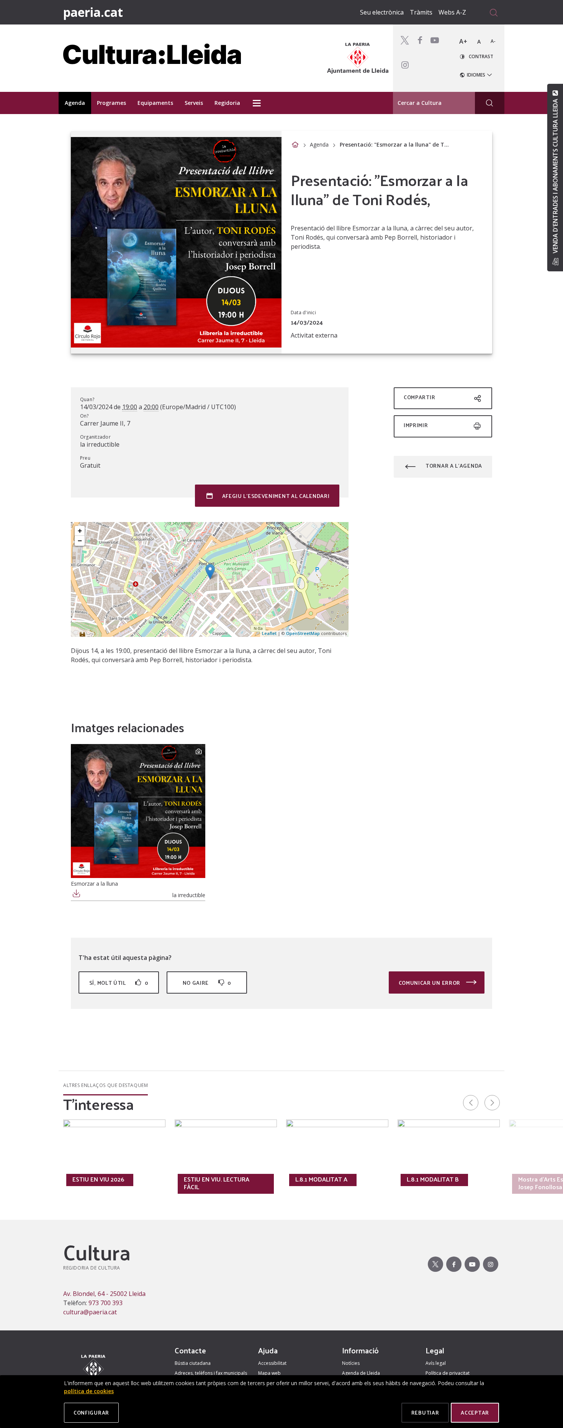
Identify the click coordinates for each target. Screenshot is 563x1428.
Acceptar (475, 1412)
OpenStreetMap (303, 633)
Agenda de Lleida (361, 1373)
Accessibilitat (272, 1363)
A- (493, 41)
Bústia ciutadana (193, 1363)
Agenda (319, 144)
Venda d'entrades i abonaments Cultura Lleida (555, 176)
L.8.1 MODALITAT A (321, 1179)
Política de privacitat (448, 1373)
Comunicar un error (430, 982)
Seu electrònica (382, 12)
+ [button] (80, 531)
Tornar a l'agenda (454, 465)
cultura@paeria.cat (90, 1312)
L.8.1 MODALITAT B (433, 1179)
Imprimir (416, 425)
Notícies (351, 1363)
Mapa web (269, 1373)
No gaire (207, 982)
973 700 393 (105, 1303)
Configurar (91, 1412)
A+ (463, 41)
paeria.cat (93, 12)
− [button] (80, 541)
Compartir (419, 397)
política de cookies (89, 1391)
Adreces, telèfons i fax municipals (211, 1373)
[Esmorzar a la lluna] (138, 811)
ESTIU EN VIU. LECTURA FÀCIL (216, 1183)
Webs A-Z (452, 12)
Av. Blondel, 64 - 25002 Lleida (104, 1293)
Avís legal (436, 1363)
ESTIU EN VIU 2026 (98, 1179)
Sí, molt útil (118, 982)
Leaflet (269, 633)
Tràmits (421, 12)
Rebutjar (425, 1412)
